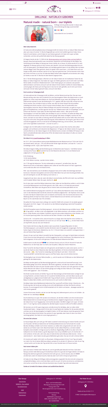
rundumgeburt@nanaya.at (88, 394)
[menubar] (12, 9)
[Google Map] (86, 387)
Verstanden (54, 406)
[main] (54, 194)
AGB (22, 390)
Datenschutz (22, 393)
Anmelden (98, 3)
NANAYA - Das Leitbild (22, 384)
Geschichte (22, 381)
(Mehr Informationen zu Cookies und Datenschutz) (94, 404)
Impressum (22, 395)
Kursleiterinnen (22, 387)
